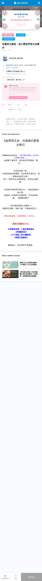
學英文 (10, 105)
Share (36, 8)
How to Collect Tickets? (18, 98)
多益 (26, 105)
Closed (31, 577)
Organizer (5, 578)
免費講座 (11, 110)
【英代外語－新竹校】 (14, 80)
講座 (19, 110)
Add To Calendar (12, 67)
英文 (18, 105)
